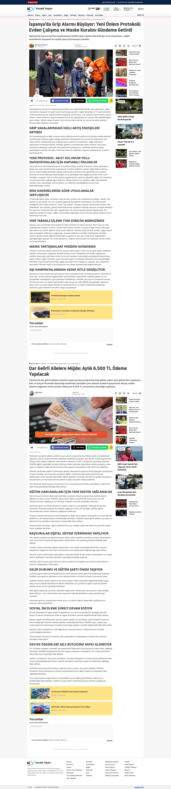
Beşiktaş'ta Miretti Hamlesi (135, 513)
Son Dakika (99, 15)
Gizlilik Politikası (131, 767)
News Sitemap (130, 775)
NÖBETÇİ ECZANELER (136, 2)
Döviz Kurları (110, 764)
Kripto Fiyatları (110, 770)
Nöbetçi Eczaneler (112, 775)
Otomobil (89, 15)
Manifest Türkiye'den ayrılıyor (133, 440)
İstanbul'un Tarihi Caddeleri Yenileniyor (135, 72)
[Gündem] (129, 106)
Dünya (37, 15)
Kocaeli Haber (34, 19)
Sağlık (66, 15)
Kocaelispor (58, 15)
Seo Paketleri (71, 778)
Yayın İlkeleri (129, 764)
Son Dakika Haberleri (74, 775)
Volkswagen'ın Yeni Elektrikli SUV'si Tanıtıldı (134, 93)
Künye (127, 762)
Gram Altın (129, 8)
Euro (116, 8)
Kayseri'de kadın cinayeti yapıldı (134, 53)
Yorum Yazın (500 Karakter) (38, 326)
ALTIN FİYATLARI (122, 2)
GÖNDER (110, 345)
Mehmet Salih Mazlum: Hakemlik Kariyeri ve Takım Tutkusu (135, 420)
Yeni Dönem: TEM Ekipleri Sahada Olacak (135, 154)
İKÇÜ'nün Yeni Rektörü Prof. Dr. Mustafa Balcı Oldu (134, 410)
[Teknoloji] (129, 131)
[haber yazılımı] (139, 787)
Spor (50, 15)
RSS (30, 787)
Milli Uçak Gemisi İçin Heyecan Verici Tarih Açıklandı (128, 467)
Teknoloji (73, 15)
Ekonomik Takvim (111, 773)
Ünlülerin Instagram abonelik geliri (134, 83)
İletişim (127, 770)
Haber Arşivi (129, 773)
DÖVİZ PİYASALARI (109, 2)
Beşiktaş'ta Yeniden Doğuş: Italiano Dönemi (134, 164)
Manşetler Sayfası (112, 762)
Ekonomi (81, 15)
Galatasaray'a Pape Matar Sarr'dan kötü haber (133, 504)
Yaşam (44, 15)
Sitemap (89, 775)
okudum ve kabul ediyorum (49, 344)
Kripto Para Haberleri (74, 770)
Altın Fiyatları (110, 767)
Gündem (30, 15)
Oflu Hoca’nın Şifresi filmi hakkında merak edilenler (134, 62)
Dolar (107, 8)
